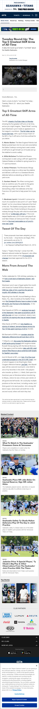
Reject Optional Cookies (19, 699)
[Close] (36, 665)
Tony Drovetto (13, 58)
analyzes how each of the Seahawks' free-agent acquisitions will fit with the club (18, 312)
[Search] (32, 15)
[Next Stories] (35, 593)
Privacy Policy (17, 690)
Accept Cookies (19, 705)
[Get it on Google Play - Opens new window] (26, 653)
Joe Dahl (24, 364)
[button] (19, 75)
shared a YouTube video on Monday (20, 121)
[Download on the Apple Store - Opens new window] (12, 653)
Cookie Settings (19, 694)
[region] (19, 686)
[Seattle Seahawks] (19, 662)
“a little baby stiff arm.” (18, 214)
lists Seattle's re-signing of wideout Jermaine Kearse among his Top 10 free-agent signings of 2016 (18, 326)
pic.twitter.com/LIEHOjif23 (13, 242)
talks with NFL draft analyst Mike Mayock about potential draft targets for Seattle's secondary (19, 350)
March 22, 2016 (30, 245)
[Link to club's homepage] (4, 14)
